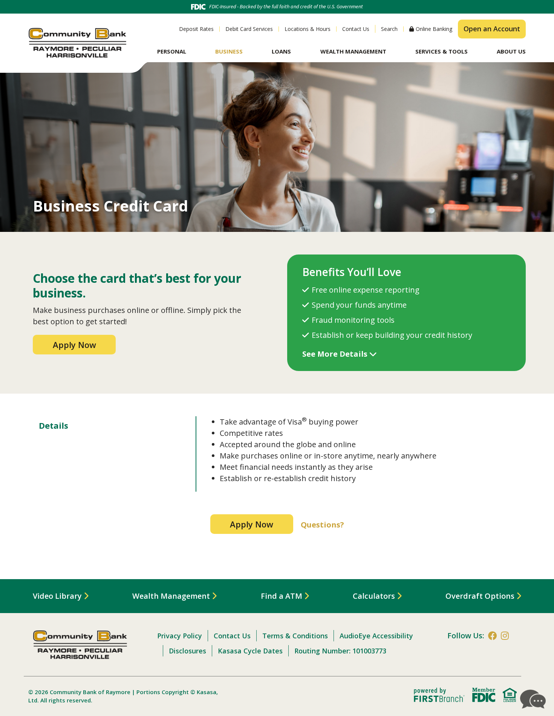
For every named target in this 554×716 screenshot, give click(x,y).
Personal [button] (171, 51)
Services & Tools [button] (441, 51)
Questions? (322, 525)
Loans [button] (281, 51)
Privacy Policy (179, 635)
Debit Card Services (249, 28)
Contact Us (355, 28)
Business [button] (229, 51)
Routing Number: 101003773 (340, 650)
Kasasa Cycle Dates (250, 650)
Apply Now (74, 344)
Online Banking (434, 29)
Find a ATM (281, 596)
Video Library (57, 596)
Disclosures (187, 650)
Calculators (374, 596)
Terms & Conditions (295, 635)
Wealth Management (171, 596)
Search (389, 28)
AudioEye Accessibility (376, 635)
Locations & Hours (308, 28)
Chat (533, 699)
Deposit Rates (196, 28)
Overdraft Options (479, 596)
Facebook (492, 635)
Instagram (505, 635)
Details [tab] (53, 425)
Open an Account (492, 28)
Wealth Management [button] (353, 51)
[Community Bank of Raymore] (77, 42)
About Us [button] (511, 51)
